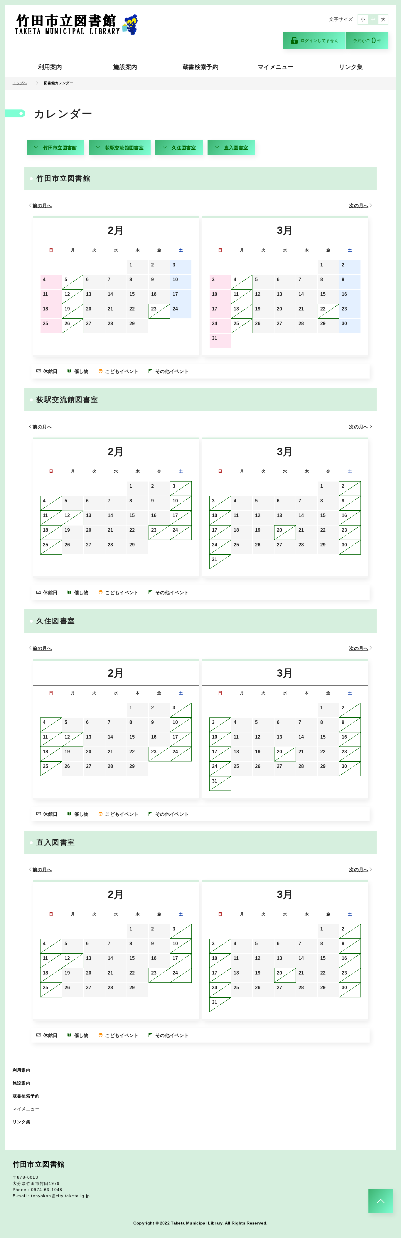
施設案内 (125, 67)
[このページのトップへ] (380, 1201)
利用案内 (50, 67)
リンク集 (351, 67)
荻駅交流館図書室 (124, 147)
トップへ (20, 83)
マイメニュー (276, 67)
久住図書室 (184, 147)
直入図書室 (236, 147)
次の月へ (358, 205)
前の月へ (42, 205)
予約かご (367, 40)
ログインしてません (319, 40)
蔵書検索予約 (200, 67)
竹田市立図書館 (60, 147)
